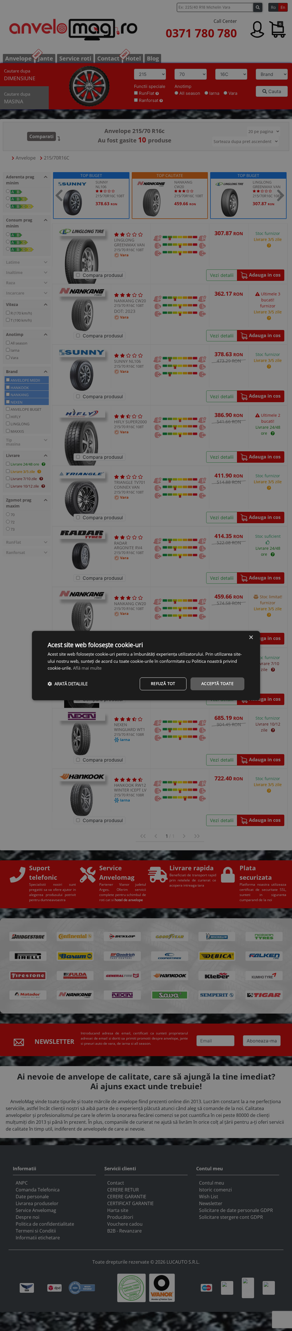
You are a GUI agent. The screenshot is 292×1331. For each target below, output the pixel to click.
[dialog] (146, 665)
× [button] (251, 637)
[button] (68, 684)
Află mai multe (87, 668)
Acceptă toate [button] (217, 683)
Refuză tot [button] (163, 683)
